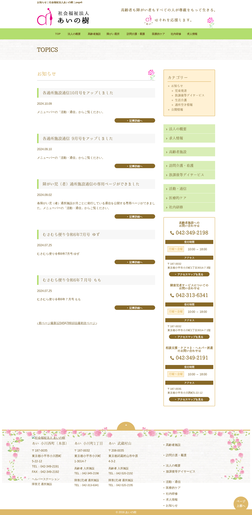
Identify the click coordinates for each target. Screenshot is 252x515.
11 (76, 323)
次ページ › (90, 323)
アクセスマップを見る (190, 274)
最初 (81, 323)
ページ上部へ (241, 503)
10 (73, 323)
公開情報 (177, 109)
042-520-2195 (124, 485)
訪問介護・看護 (137, 33)
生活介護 (181, 100)
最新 (53, 323)
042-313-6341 (192, 295)
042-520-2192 (124, 473)
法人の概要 (75, 33)
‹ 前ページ (44, 323)
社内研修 (176, 33)
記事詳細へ (136, 120)
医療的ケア (158, 33)
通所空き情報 (184, 104)
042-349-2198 (192, 232)
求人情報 (192, 33)
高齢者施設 (94, 33)
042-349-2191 (192, 357)
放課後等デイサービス (189, 95)
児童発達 (181, 90)
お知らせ (177, 85)
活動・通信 (178, 188)
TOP (58, 33)
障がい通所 (113, 33)
